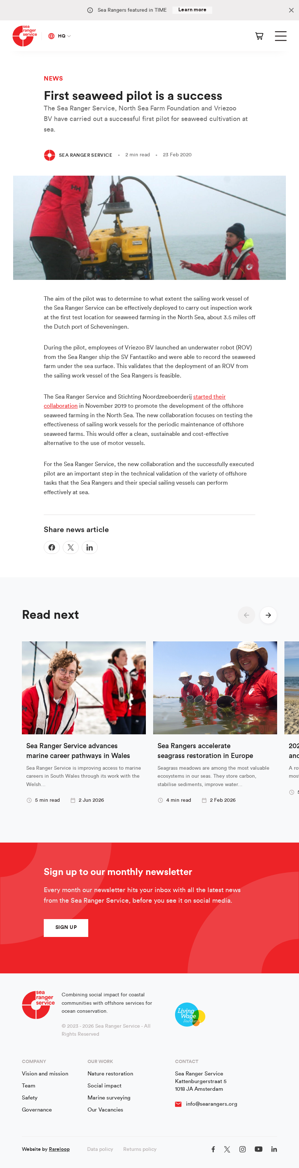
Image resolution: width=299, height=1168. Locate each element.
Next (268, 615)
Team (28, 1086)
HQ (62, 36)
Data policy (100, 1149)
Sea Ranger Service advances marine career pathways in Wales (78, 751)
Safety (30, 1098)
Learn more (192, 9)
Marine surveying (109, 1098)
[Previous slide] (246, 615)
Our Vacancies (105, 1110)
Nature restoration (110, 1074)
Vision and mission (45, 1074)
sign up (66, 927)
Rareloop (59, 1149)
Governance (37, 1110)
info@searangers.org (211, 1104)
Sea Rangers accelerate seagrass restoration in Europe (205, 751)
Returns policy (139, 1149)
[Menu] (281, 36)
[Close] (291, 10)
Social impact (104, 1086)
